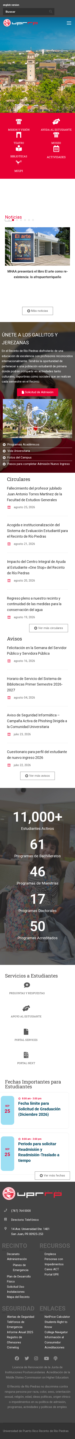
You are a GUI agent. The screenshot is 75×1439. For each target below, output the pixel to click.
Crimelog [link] (13, 1347)
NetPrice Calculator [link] (57, 1317)
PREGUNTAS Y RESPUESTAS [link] (27, 993)
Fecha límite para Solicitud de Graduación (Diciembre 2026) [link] (39, 1109)
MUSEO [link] (56, 143)
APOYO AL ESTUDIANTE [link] (26, 1016)
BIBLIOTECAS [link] (18, 156)
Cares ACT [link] (52, 1269)
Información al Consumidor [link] (54, 1339)
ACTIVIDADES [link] (56, 157)
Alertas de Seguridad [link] (20, 1317)
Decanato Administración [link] (17, 1256)
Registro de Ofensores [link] (14, 1339)
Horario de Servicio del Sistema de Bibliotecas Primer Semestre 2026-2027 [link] (35, 684)
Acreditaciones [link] (54, 1347)
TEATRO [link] (19, 143)
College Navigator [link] (56, 1332)
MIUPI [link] (18, 171)
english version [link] (11, 5)
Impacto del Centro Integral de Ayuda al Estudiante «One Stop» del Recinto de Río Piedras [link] (36, 567)
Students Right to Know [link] (56, 1324)
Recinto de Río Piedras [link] (54, 1431)
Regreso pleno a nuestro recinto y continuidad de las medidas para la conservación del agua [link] (34, 604)
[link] (20, 22)
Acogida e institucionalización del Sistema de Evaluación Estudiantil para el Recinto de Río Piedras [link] (37, 531)
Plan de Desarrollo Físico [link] (19, 1279)
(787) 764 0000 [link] (21, 1211)
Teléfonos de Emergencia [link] (15, 1324)
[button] (5, 220)
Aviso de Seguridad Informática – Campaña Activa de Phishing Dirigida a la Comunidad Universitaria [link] (37, 721)
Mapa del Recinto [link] (18, 1297)
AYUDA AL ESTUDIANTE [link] (56, 129)
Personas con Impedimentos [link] (54, 1261)
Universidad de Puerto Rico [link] (20, 1431)
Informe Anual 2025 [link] (20, 1332)
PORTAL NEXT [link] (26, 1063)
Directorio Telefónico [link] (25, 1220)
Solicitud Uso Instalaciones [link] (16, 1289)
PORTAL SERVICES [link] (26, 1040)
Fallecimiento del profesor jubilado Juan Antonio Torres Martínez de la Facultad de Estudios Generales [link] (34, 494)
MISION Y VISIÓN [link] (19, 129)
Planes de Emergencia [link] (20, 1267)
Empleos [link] (50, 1254)
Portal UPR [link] (52, 1274)
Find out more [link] (19, 1122)
